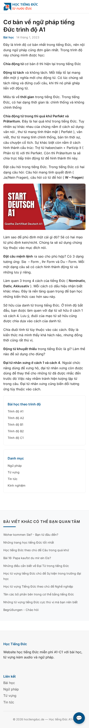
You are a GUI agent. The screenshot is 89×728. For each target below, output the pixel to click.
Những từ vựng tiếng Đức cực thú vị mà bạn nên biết (40, 602)
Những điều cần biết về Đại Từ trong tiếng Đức (36, 566)
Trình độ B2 (16, 431)
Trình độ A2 (16, 418)
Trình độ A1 (15, 411)
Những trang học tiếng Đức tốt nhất (28, 542)
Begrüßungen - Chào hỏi (20, 610)
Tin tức (12, 479)
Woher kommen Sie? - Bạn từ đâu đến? (30, 534)
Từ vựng (13, 472)
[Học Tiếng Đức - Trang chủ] (23, 6)
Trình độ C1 (16, 437)
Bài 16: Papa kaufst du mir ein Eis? (27, 558)
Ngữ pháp (15, 465)
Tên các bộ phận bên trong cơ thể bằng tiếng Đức (38, 594)
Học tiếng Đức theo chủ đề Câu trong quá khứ (36, 550)
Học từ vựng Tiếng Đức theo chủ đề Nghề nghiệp (38, 586)
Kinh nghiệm (16, 485)
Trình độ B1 (15, 424)
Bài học (8, 37)
